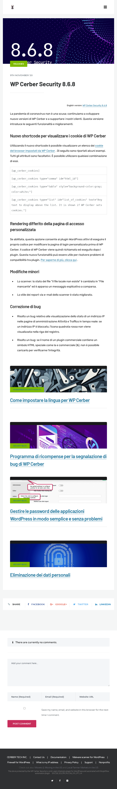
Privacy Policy (71, 762)
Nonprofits (104, 762)
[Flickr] (66, 780)
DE (57, 773)
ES (60, 773)
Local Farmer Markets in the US (82, 767)
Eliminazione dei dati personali (40, 575)
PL (74, 773)
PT (78, 773)
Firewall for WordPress (18, 762)
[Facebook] (60, 780)
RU (67, 773)
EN (53, 773)
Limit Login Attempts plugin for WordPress (65, 771)
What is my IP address (47, 762)
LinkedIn (105, 604)
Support (89, 762)
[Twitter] (52, 780)
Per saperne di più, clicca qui (59, 260)
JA (81, 773)
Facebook (38, 604)
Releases (18, 64)
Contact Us (38, 757)
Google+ (61, 604)
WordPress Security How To (27, 390)
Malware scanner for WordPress (89, 757)
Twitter (83, 604)
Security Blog (20, 446)
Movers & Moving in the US (48, 767)
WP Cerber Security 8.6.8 (95, 105)
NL (71, 773)
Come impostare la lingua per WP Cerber (50, 400)
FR (64, 773)
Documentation (58, 757)
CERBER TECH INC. (17, 757)
